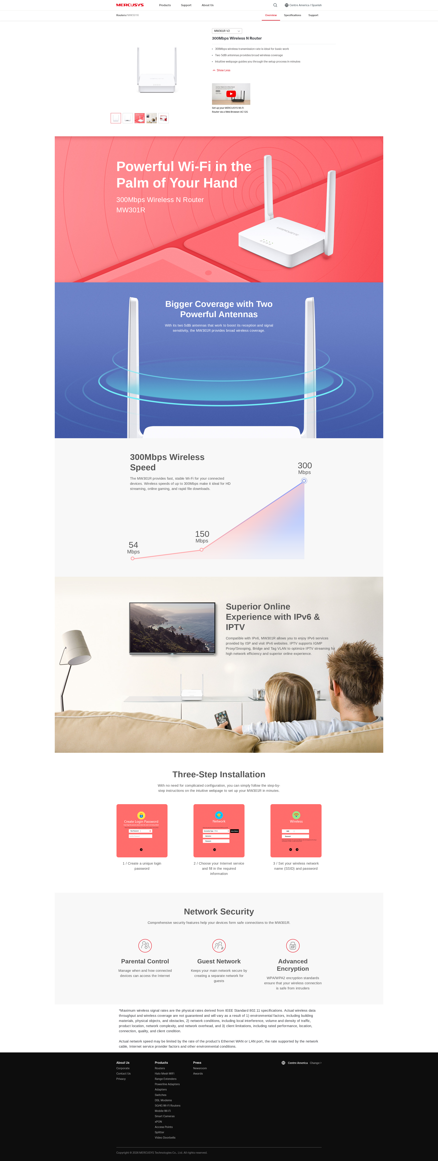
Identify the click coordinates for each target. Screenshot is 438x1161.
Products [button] (165, 5)
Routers (121, 15)
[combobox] (227, 31)
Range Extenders (165, 1078)
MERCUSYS (130, 5)
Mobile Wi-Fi (163, 1110)
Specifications (292, 15)
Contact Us (123, 1073)
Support (313, 15)
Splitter (159, 1132)
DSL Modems (163, 1100)
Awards (198, 1073)
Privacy (121, 1078)
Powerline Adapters (167, 1084)
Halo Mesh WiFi (164, 1073)
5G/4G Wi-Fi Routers (167, 1105)
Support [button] (186, 5)
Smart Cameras (165, 1116)
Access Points (164, 1126)
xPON (158, 1121)
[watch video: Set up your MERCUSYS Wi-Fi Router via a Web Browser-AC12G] (231, 94)
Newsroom (200, 1068)
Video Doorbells (165, 1137)
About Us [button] (208, 5)
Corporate (123, 1068)
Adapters (161, 1089)
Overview (271, 15)
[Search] (275, 5)
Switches (160, 1094)
